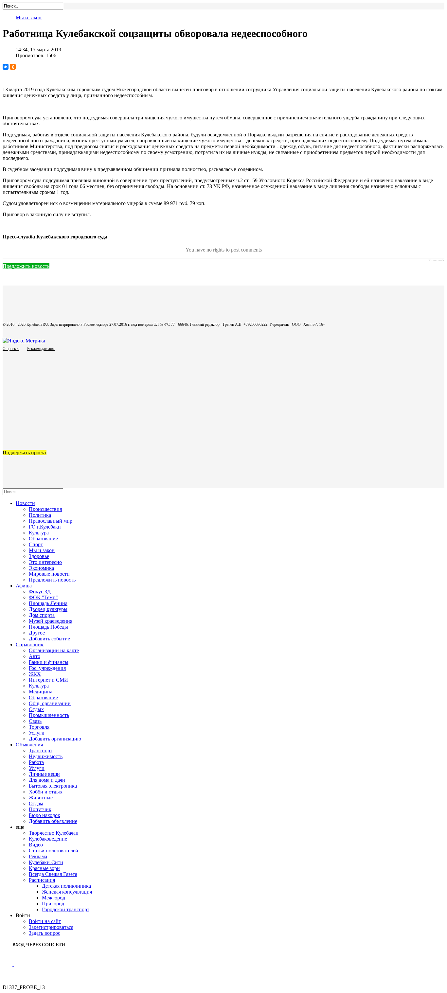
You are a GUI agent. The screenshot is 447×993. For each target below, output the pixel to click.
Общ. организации (50, 703)
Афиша (24, 585)
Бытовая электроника (53, 786)
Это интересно (45, 562)
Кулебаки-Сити (46, 862)
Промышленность (49, 715)
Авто (34, 656)
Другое (37, 633)
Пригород (53, 903)
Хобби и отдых (46, 791)
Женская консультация (67, 892)
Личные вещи (44, 774)
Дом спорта (42, 615)
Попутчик (40, 809)
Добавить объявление (53, 821)
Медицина (40, 691)
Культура (39, 532)
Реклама (38, 856)
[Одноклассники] (13, 67)
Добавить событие (49, 638)
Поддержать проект (24, 452)
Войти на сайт (45, 921)
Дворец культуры (48, 609)
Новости (25, 503)
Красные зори (44, 868)
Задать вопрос (44, 933)
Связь (35, 721)
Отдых (36, 709)
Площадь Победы (48, 627)
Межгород (53, 897)
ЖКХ (35, 674)
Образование (43, 538)
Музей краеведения (50, 621)
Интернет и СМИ (48, 680)
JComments (436, 260)
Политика (40, 515)
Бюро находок (44, 815)
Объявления (29, 744)
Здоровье (39, 556)
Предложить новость (26, 266)
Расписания (42, 880)
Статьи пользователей (53, 850)
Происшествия (45, 509)
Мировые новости (49, 574)
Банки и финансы (48, 662)
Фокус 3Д (40, 591)
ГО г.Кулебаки (45, 527)
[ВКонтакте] (6, 67)
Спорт (36, 544)
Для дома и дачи (47, 780)
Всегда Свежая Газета (53, 874)
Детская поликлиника (66, 886)
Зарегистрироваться (51, 927)
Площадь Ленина (48, 603)
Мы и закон (29, 17)
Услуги (37, 733)
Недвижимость (46, 756)
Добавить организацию (55, 738)
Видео (36, 844)
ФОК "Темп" (43, 597)
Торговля (39, 727)
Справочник (30, 644)
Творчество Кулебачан (54, 833)
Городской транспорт (65, 909)
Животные (41, 797)
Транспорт (40, 750)
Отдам (36, 803)
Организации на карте (54, 650)
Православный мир (50, 521)
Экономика (41, 568)
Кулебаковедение (48, 839)
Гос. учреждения (47, 668)
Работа (36, 762)
